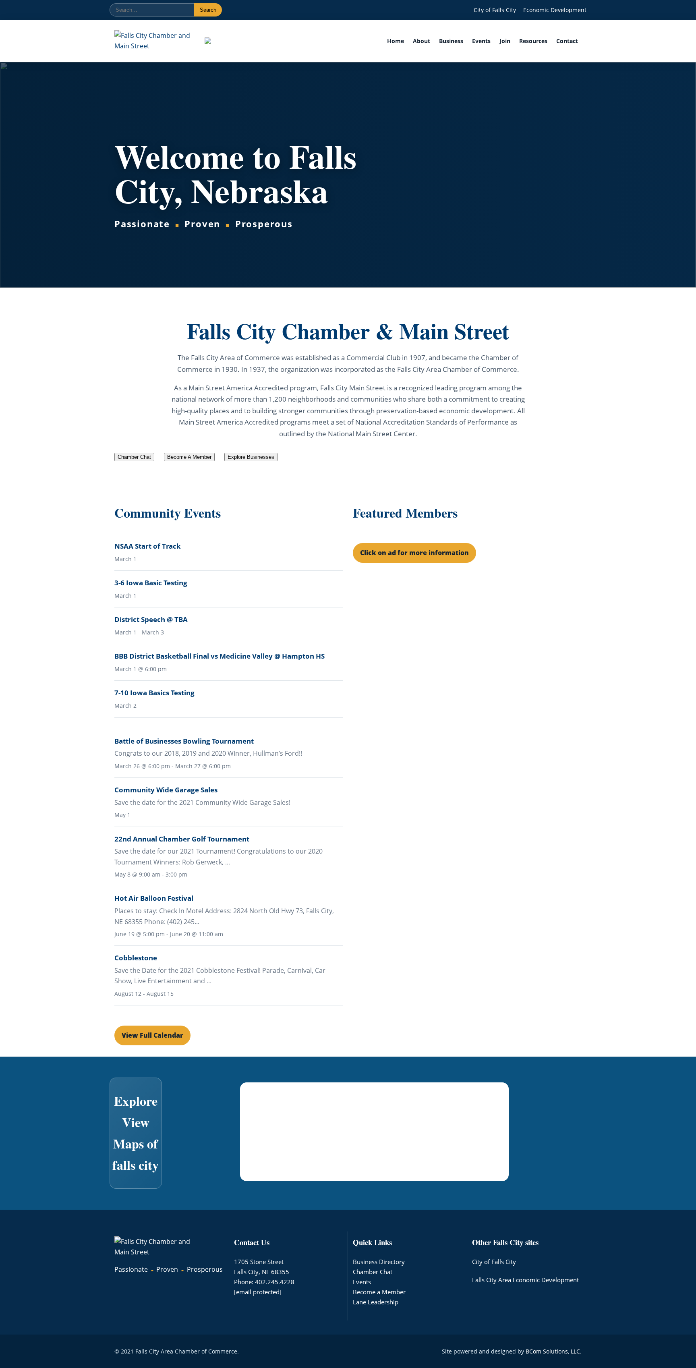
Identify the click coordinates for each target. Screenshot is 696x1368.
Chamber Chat (372, 1272)
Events (481, 41)
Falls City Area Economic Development (525, 1280)
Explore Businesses (251, 457)
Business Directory (379, 1262)
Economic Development (554, 10)
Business (451, 41)
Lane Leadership (375, 1302)
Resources (533, 41)
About (421, 41)
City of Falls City (495, 10)
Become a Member (379, 1292)
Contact (567, 41)
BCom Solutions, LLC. (554, 1351)
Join (504, 41)
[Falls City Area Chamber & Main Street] (152, 41)
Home (395, 41)
